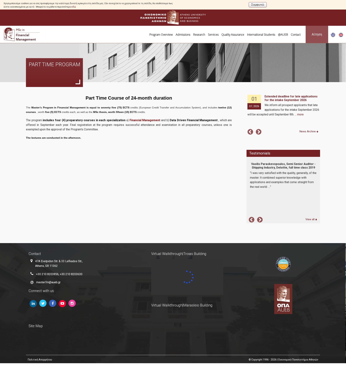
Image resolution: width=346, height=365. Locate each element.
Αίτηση (317, 34)
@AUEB (283, 35)
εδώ (73, 7)
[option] (283, 106)
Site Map (36, 326)
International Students (261, 35)
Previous (250, 132)
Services (213, 35)
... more (299, 114)
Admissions (183, 35)
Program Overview (161, 35)
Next (258, 132)
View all (310, 219)
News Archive (308, 131)
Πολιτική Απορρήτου (40, 359)
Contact (296, 35)
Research (199, 35)
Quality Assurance (232, 35)
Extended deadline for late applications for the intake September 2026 (291, 98)
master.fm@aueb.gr (48, 282)
